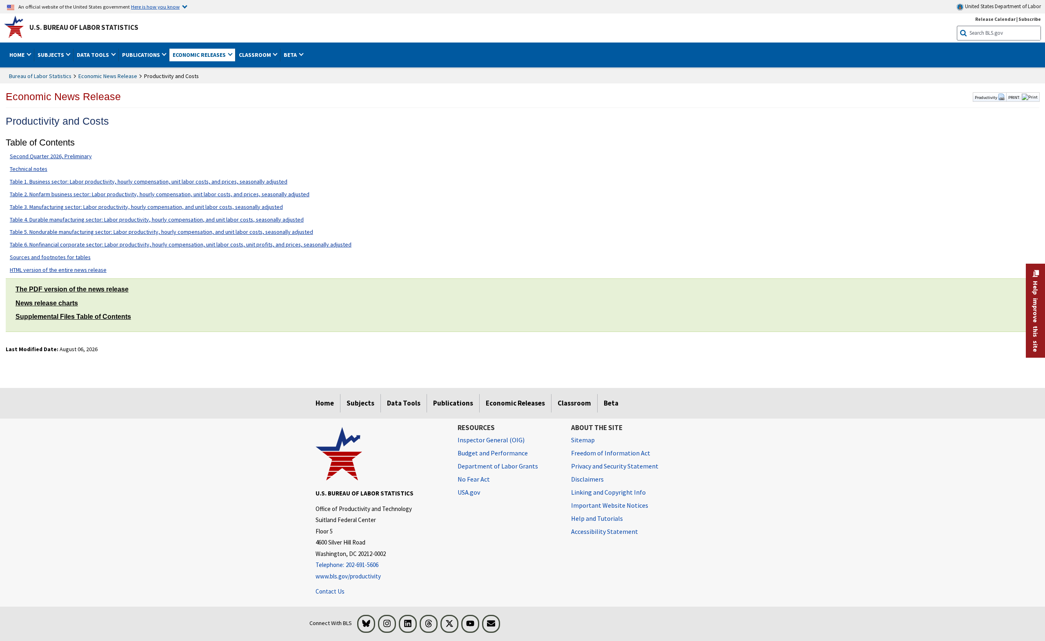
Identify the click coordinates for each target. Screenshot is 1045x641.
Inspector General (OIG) (491, 440)
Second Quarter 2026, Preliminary (51, 156)
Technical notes (28, 169)
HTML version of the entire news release (58, 269)
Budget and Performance (493, 453)
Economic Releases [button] (200, 54)
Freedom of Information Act (610, 453)
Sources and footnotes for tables (50, 257)
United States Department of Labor (1002, 6)
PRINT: (1014, 97)
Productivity (986, 97)
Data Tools (403, 403)
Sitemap (583, 440)
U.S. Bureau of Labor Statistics (83, 27)
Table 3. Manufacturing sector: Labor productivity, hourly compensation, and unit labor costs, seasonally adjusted (146, 207)
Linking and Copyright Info (608, 492)
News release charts (47, 303)
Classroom (574, 403)
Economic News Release (107, 76)
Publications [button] (141, 54)
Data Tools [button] (93, 54)
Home (325, 403)
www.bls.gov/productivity (348, 576)
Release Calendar (995, 19)
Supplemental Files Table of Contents (73, 316)
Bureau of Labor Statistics (40, 76)
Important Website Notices (609, 505)
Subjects (360, 403)
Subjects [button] (51, 54)
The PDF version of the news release (72, 289)
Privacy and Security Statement (614, 466)
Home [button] (17, 54)
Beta (611, 403)
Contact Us (330, 591)
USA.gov (469, 492)
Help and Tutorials (597, 518)
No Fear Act (474, 479)
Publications (453, 403)
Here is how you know (155, 6)
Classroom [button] (255, 54)
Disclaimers (587, 479)
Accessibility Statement (604, 531)
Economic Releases (515, 403)
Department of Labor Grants (498, 466)
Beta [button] (291, 54)
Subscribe (1029, 19)
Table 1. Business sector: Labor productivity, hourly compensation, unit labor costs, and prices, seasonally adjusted (148, 181)
